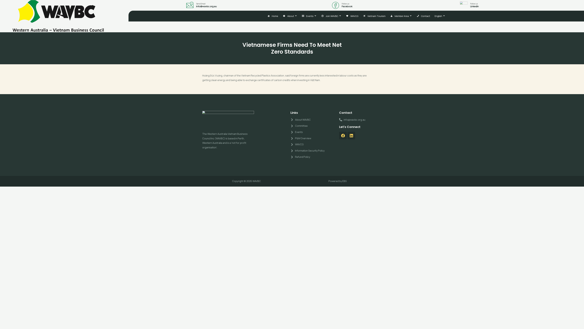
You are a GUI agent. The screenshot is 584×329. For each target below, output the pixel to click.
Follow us (345, 3)
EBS (344, 181)
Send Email (200, 3)
